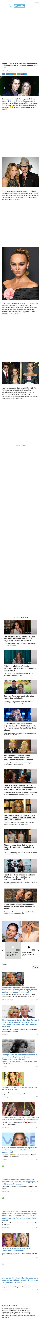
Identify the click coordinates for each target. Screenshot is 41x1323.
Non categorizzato (7, 999)
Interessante (5, 1127)
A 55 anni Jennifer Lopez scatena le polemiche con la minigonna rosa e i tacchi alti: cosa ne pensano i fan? (19, 1150)
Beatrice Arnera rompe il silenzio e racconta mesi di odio (19, 697)
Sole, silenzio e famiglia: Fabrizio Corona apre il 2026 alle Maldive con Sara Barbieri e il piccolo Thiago (20, 787)
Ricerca (4, 964)
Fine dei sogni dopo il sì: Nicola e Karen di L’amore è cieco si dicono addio (19, 847)
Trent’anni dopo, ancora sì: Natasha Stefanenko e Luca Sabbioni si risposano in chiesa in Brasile (19, 877)
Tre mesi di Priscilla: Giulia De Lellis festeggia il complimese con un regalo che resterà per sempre (19, 638)
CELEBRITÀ (22, 71)
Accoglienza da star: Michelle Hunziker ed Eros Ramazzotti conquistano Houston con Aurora (18, 757)
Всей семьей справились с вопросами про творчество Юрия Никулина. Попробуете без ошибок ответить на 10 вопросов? (19, 990)
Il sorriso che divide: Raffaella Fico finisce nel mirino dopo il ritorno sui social (19, 907)
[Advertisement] (20, 37)
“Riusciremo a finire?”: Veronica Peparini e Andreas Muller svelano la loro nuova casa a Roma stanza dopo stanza (20, 727)
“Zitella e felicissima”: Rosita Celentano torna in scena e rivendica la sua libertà (20, 668)
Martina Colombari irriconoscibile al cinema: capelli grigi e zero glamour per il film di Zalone (19, 817)
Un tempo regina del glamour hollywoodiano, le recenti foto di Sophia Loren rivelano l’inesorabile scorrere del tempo (19, 1057)
